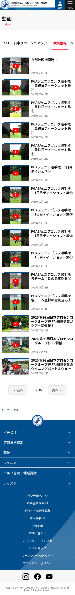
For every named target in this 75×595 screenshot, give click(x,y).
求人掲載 (37, 518)
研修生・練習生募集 (37, 511)
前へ (18, 390)
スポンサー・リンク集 (37, 541)
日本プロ (20, 43)
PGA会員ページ (37, 496)
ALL (6, 43)
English (37, 526)
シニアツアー (40, 43)
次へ (57, 390)
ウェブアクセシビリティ (37, 556)
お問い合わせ (37, 533)
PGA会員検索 (37, 503)
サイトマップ (37, 548)
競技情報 (60, 43)
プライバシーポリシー (37, 563)
